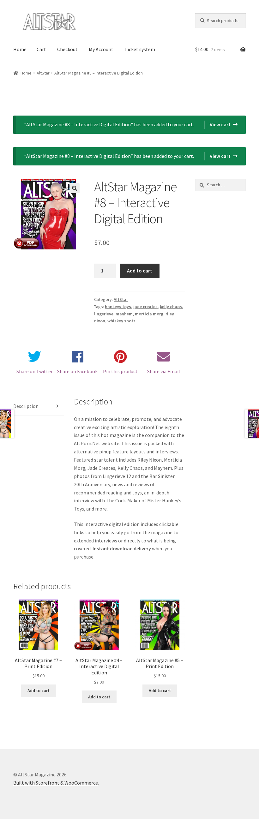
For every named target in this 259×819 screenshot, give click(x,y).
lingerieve (103, 314)
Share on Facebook (77, 371)
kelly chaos (171, 306)
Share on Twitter (34, 371)
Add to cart (139, 270)
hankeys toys (118, 306)
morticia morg (149, 314)
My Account (101, 49)
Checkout (67, 49)
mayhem (124, 314)
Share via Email (163, 371)
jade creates (145, 306)
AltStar (43, 73)
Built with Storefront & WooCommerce (55, 783)
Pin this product (120, 371)
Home (20, 49)
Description (26, 406)
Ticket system (139, 49)
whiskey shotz (121, 321)
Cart (41, 49)
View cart (220, 124)
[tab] (38, 406)
